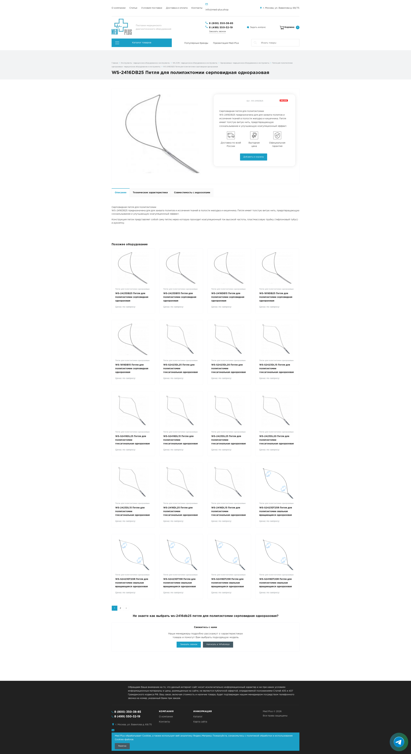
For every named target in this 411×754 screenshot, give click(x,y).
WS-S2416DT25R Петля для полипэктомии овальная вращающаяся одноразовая (227, 583)
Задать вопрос (258, 27)
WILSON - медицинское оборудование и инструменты (195, 63)
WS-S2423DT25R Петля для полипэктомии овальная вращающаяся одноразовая (275, 511)
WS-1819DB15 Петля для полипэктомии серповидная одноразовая (131, 368)
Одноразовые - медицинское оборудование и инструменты (244, 63)
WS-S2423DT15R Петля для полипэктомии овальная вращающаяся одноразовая (179, 583)
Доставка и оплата (177, 8)
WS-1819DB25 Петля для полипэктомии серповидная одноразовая (275, 297)
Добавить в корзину (253, 157)
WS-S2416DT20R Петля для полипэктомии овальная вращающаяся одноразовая (275, 583)
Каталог (197, 717)
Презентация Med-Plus (226, 43)
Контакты (196, 8)
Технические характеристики (150, 193)
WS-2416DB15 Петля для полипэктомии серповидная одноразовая (227, 297)
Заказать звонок (217, 31)
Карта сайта (200, 722)
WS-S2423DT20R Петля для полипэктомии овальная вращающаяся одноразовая (131, 583)
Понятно (122, 746)
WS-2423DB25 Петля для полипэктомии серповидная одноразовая (131, 297)
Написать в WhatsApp (217, 644)
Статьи (133, 8)
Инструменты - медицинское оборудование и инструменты (145, 63)
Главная (115, 63)
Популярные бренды (196, 43)
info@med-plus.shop (217, 10)
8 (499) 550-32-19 (221, 27)
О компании (119, 8)
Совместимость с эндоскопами (192, 193)
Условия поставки (151, 8)
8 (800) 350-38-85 (221, 23)
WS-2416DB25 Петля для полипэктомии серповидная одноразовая (190, 67)
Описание (121, 193)
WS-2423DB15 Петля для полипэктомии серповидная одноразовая (179, 297)
